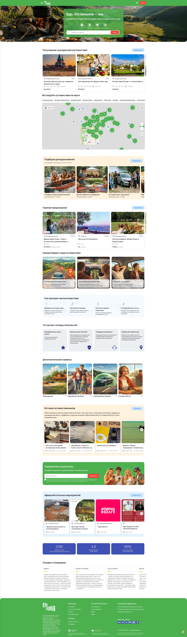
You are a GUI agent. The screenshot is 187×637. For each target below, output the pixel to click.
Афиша (93, 614)
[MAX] (133, 622)
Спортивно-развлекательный (127, 100)
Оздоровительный (76, 100)
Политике (84, 481)
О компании (71, 607)
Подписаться (93, 476)
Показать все (138, 50)
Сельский (115, 100)
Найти (115, 32)
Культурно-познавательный (61, 100)
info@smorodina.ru (134, 630)
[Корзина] (137, 3)
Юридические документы (125, 612)
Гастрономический (48, 100)
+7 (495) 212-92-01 (123, 630)
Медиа (93, 612)
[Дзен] (126, 622)
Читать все (137, 408)
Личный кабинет (96, 607)
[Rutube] (130, 622)
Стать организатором (74, 609)
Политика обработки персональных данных (130, 607)
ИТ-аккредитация (73, 614)
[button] (132, 107)
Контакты (71, 612)
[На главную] (47, 3)
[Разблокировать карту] (142, 107)
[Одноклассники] (137, 622)
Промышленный (98, 100)
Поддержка (71, 624)
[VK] (119, 622)
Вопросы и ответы (73, 621)
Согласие (80, 480)
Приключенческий (87, 100)
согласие (51, 479)
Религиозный (107, 100)
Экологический (141, 100)
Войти (143, 3)
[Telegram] (122, 622)
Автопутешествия (96, 609)
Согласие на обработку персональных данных (131, 609)
